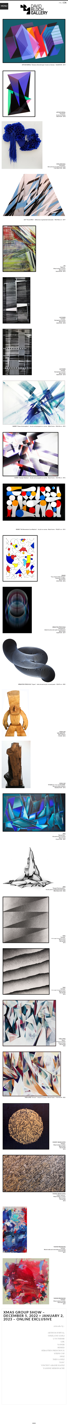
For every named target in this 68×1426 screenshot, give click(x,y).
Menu (4, 6)
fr (60, 3)
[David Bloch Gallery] (34, 9)
